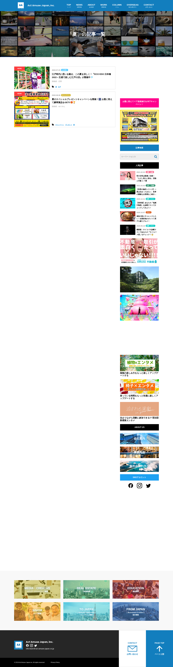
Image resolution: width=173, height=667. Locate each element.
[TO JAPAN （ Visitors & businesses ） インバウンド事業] (86, 619)
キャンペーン (66, 95)
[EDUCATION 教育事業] (136, 597)
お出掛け (64, 70)
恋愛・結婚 (150, 172)
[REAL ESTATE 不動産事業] (86, 597)
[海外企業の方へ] (139, 470)
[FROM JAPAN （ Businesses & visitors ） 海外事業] (136, 619)
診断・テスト (150, 199)
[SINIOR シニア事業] (37, 619)
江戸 (59, 87)
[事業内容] (139, 457)
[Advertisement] (139, 81)
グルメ (149, 212)
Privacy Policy (55, 662)
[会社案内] (139, 443)
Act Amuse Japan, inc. (41, 5)
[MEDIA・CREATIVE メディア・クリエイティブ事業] (37, 597)
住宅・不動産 (150, 185)
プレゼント (68, 125)
